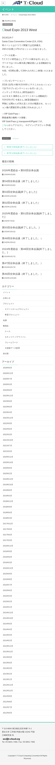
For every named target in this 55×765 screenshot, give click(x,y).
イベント (7, 24)
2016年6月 (7, 557)
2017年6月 (7, 535)
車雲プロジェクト (12, 315)
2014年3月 (7, 635)
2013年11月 (8, 652)
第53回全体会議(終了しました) (19, 192)
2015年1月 (7, 607)
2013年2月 (7, 674)
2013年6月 (7, 663)
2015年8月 (7, 579)
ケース (7, 331)
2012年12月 (8, 685)
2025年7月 (7, 379)
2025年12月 (8, 373)
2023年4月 (7, 412)
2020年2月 (7, 473)
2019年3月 (7, 496)
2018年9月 (7, 507)
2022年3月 (7, 434)
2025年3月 (7, 384)
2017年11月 (8, 524)
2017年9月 (7, 529)
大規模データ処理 (12, 348)
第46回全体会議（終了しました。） (22, 273)
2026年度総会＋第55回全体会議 (20, 170)
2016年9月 (7, 551)
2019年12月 (8, 479)
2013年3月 (7, 668)
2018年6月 (7, 512)
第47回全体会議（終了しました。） (22, 263)
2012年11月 (8, 691)
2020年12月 (8, 457)
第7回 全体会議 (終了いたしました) (21, 153)
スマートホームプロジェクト (17, 309)
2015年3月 (7, 596)
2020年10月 (8, 462)
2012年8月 (7, 702)
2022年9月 (7, 423)
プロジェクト (8, 304)
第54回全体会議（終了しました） (21, 181)
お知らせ (6, 298)
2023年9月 (7, 401)
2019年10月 (8, 485)
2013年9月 (7, 657)
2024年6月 (7, 390)
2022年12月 (8, 418)
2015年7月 (7, 585)
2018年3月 (7, 518)
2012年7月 (7, 707)
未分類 (6, 353)
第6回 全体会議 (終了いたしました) (21, 147)
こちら (5, 125)
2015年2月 (7, 601)
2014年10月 (8, 618)
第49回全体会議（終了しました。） (22, 238)
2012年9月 (7, 696)
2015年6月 (7, 590)
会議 (5, 320)
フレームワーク (11, 342)
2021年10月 (8, 440)
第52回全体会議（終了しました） (21, 202)
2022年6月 (7, 429)
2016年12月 (8, 546)
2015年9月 (7, 574)
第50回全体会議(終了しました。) (21, 227)
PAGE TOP (51, 739)
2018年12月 (8, 501)
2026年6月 (7, 368)
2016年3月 (7, 562)
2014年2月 (7, 640)
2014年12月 (8, 612)
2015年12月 (8, 568)
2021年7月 (7, 446)
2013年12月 (8, 646)
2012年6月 (7, 713)
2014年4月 (7, 629)
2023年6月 (7, 407)
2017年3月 (7, 540)
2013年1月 (7, 679)
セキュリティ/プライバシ (15, 337)
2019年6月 (7, 490)
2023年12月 (8, 396)
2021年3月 (7, 451)
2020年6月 (7, 468)
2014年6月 (7, 624)
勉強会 (6, 326)
